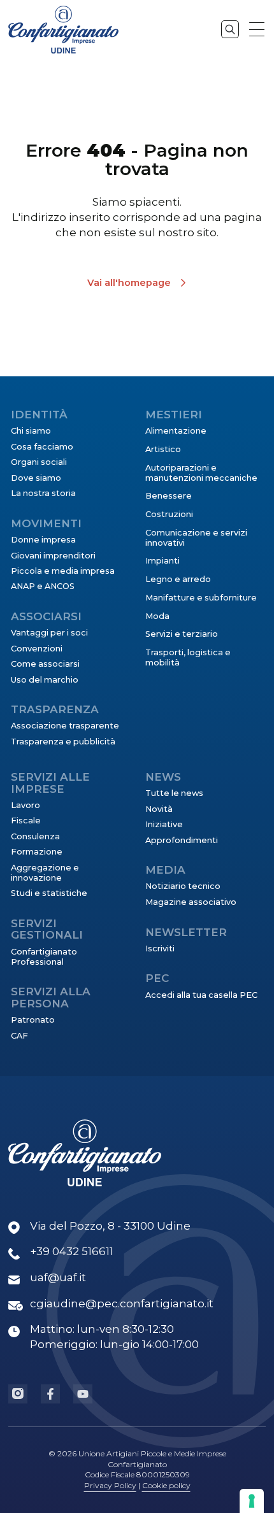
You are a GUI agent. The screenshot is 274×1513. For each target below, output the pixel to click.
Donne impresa (43, 539)
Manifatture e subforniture (201, 597)
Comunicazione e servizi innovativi (196, 538)
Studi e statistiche (49, 893)
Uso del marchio (44, 680)
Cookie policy (166, 1485)
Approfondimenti (181, 840)
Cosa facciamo (42, 446)
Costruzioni (169, 514)
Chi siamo (31, 431)
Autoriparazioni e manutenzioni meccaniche (201, 473)
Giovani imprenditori (53, 555)
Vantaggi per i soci (49, 632)
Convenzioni (36, 648)
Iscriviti (160, 948)
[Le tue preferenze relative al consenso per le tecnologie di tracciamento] (252, 1501)
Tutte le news (174, 793)
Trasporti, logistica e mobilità (188, 657)
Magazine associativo (190, 902)
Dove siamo (36, 478)
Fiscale (26, 820)
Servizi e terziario (181, 634)
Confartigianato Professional (44, 957)
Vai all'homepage (129, 282)
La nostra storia (43, 493)
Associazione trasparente (65, 725)
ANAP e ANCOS (43, 586)
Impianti (162, 560)
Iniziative (164, 824)
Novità (159, 809)
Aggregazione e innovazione (45, 873)
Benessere (168, 496)
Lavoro (25, 805)
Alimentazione (175, 431)
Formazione (36, 851)
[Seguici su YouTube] (82, 1393)
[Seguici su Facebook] (50, 1393)
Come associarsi (45, 664)
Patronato (33, 1020)
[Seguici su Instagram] (17, 1393)
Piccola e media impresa (63, 571)
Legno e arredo (178, 579)
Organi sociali (39, 462)
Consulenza (35, 836)
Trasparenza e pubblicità (63, 741)
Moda (157, 616)
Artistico (163, 449)
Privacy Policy (110, 1485)
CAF (19, 1036)
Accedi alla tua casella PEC (201, 995)
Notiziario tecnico (182, 886)
